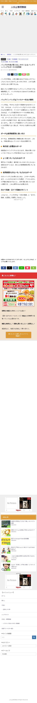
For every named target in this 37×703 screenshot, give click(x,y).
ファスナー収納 (14, 61)
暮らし (6, 10)
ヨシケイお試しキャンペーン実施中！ (19, 335)
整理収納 (3, 59)
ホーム (2, 10)
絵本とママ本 (6, 609)
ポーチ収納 (5, 61)
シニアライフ (17, 10)
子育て (11, 10)
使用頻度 (15, 59)
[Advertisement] (18, 34)
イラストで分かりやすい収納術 (11, 623)
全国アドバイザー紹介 (7, 628)
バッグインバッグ (24, 59)
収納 (9, 59)
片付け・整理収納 (26, 10)
